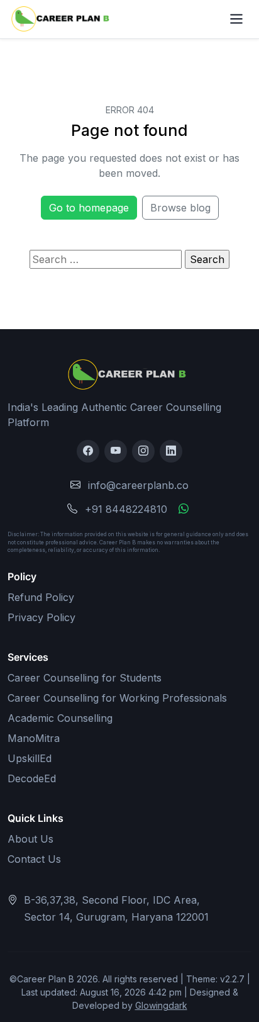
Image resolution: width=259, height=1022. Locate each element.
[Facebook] (88, 451)
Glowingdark (161, 1005)
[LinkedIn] (171, 451)
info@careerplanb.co (138, 485)
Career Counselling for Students (85, 677)
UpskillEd (30, 758)
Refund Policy (41, 597)
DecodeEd (32, 778)
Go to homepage (89, 207)
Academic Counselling (60, 718)
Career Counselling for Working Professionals (117, 698)
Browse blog (180, 207)
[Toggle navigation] (236, 19)
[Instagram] (143, 451)
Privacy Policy (41, 617)
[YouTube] (115, 451)
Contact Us (34, 859)
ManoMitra (34, 738)
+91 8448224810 (126, 509)
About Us (30, 839)
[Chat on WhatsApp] (183, 509)
